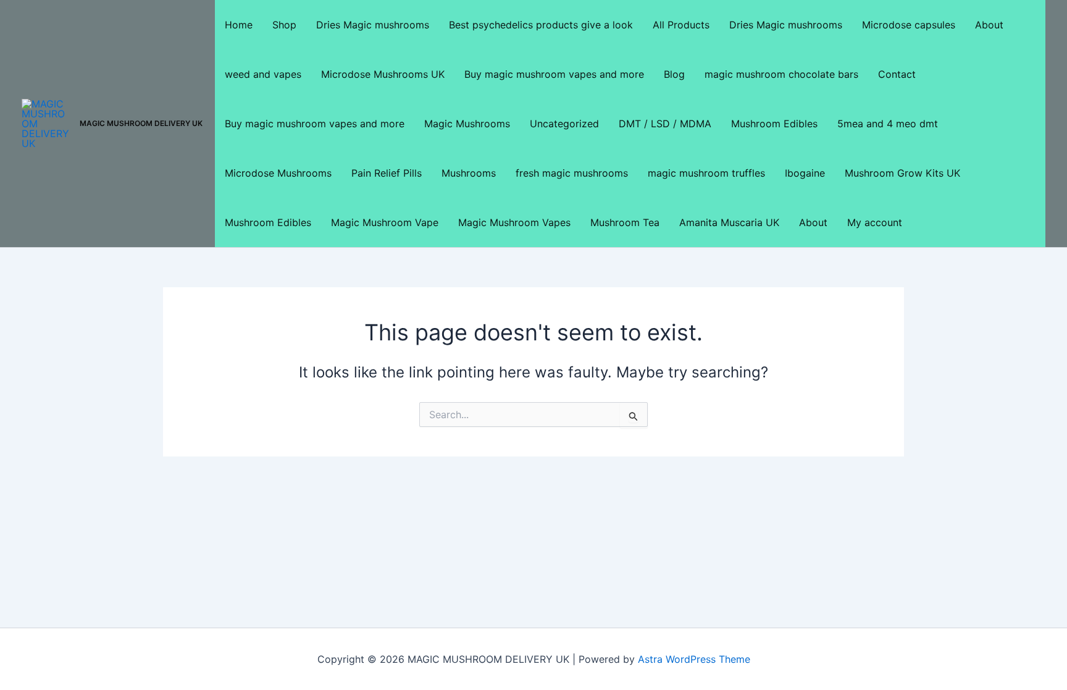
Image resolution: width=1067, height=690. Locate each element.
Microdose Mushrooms (278, 173)
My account (874, 222)
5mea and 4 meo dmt (887, 123)
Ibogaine (805, 173)
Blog (674, 74)
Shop (284, 25)
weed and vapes (263, 74)
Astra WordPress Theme (694, 659)
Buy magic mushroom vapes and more (554, 74)
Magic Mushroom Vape (384, 222)
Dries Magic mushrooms (372, 25)
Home (239, 25)
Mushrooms (468, 173)
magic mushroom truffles (706, 173)
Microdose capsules (908, 25)
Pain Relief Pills (386, 173)
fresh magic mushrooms (572, 173)
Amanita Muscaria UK (729, 222)
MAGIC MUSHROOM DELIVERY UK (141, 123)
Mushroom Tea (624, 222)
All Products (681, 25)
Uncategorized (564, 123)
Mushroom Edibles (774, 123)
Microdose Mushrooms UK (383, 74)
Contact (897, 74)
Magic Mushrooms (467, 123)
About (989, 25)
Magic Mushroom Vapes (514, 222)
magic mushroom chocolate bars (781, 74)
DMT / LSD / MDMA (665, 123)
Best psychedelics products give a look (541, 25)
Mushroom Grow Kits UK (902, 173)
